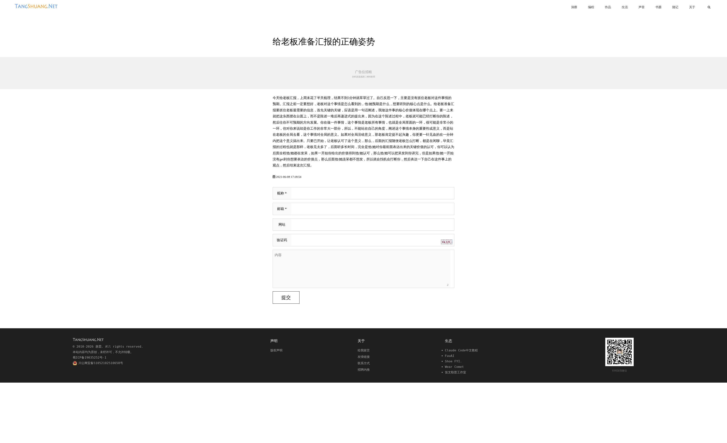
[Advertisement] (363, 73)
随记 (675, 7)
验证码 (282, 240)
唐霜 (38, 6)
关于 (692, 7)
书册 (658, 7)
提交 (286, 297)
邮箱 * (282, 209)
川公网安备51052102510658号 (100, 363)
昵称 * (282, 193)
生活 (625, 7)
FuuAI (449, 356)
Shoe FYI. (453, 361)
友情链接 (364, 357)
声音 (642, 7)
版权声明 (276, 350)
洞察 (574, 7)
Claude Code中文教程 (461, 350)
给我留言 (364, 350)
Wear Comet (454, 367)
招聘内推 (364, 369)
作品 (608, 7)
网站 (281, 224)
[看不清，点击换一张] (446, 241)
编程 (591, 7)
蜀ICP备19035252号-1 (89, 357)
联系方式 (364, 363)
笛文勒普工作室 (455, 372)
